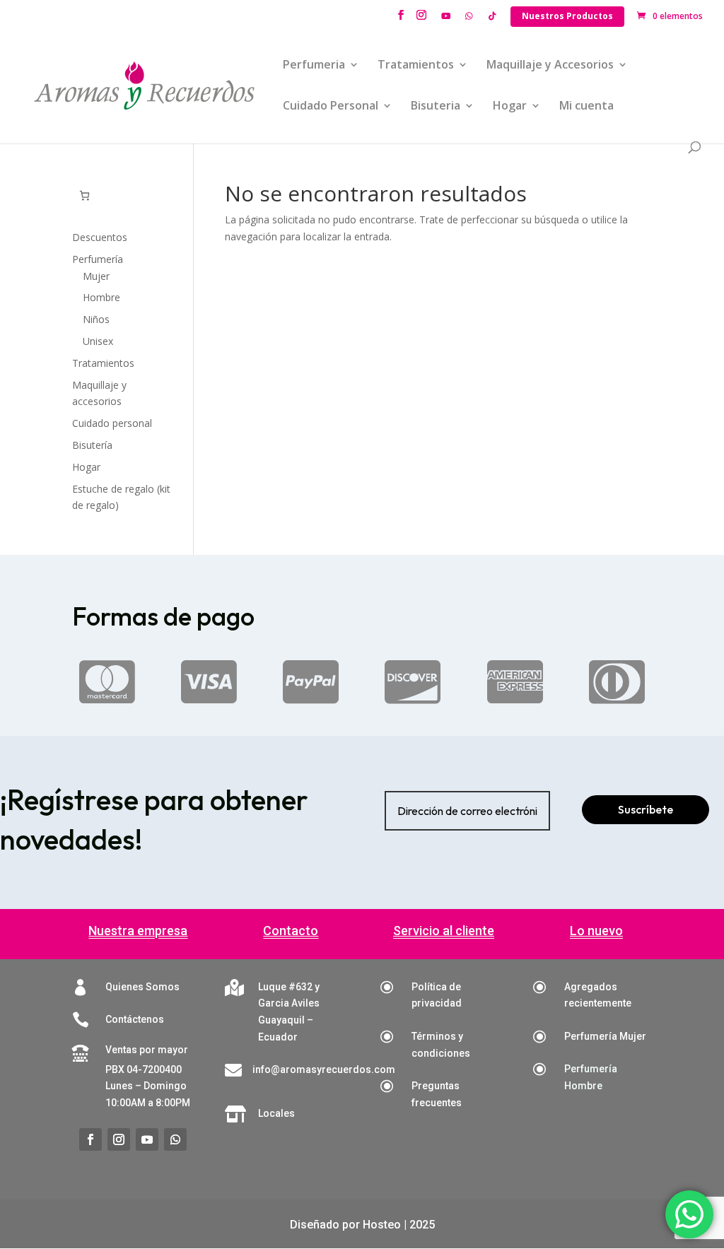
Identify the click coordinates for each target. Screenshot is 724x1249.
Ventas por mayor (146, 1049)
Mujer (96, 276)
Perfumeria (314, 65)
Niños (96, 319)
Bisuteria (435, 106)
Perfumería (97, 259)
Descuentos (99, 237)
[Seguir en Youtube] (147, 1139)
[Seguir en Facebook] (90, 1139)
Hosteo (382, 1224)
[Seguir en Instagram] (118, 1139)
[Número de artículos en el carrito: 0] (84, 195)
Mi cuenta (586, 106)
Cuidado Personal (330, 106)
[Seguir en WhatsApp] (175, 1139)
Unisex (98, 341)
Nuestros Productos (567, 16)
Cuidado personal (112, 423)
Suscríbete (645, 809)
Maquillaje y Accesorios (550, 65)
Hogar (510, 106)
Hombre (101, 297)
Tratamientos (416, 65)
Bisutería (92, 445)
